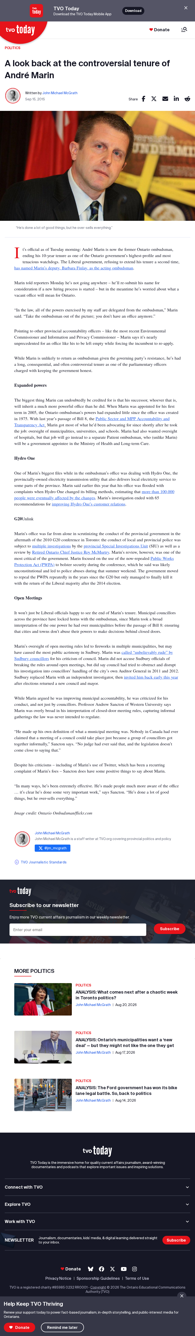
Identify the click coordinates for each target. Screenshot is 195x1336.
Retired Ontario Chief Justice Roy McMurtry (70, 552)
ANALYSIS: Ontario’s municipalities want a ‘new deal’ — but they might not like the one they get (125, 1042)
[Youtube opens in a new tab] (124, 1269)
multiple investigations (51, 546)
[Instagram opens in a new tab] (134, 1269)
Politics (12, 48)
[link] (143, 99)
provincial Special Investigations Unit (116, 546)
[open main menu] (184, 30)
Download (133, 11)
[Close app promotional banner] (186, 8)
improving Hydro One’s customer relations (88, 504)
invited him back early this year (151, 677)
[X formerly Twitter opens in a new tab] (112, 1269)
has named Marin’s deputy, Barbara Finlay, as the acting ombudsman (73, 268)
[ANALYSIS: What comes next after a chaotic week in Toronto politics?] (43, 999)
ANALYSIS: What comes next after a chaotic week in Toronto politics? (127, 995)
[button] (97, 1151)
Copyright (98, 1287)
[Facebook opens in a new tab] (101, 1269)
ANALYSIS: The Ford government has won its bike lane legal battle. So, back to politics (126, 1090)
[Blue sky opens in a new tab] (90, 1269)
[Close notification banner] (181, 1296)
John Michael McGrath (60, 93)
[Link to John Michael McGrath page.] (13, 96)
